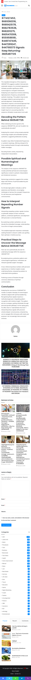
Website (3, 511)
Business (4, 550)
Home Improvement (7, 560)
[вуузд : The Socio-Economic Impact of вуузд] (6, 636)
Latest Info (5, 539)
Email (3, 505)
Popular (5, 621)
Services (4, 574)
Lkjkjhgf (14, 641)
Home (4, 11)
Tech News (5, 555)
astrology (4, 611)
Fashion (4, 595)
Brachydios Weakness (18, 648)
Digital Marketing (6, 590)
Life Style (4, 576)
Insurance (5, 606)
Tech (3, 547)
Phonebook (5, 545)
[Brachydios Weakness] (6, 651)
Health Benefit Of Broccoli (20, 656)
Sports (4, 587)
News (3, 566)
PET (3, 608)
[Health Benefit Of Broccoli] (6, 658)
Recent (15, 621)
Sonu (5, 57)
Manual (4, 563)
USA (3, 537)
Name (3, 499)
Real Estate (5, 571)
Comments (25, 621)
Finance (4, 600)
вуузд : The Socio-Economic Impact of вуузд (20, 634)
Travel (4, 582)
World (8, 11)
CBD (3, 603)
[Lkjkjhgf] (6, 643)
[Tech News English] (10, 5)
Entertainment (6, 614)
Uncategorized (6, 598)
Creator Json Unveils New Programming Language (17, 1)
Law (3, 568)
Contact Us (18, 673)
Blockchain (5, 553)
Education (5, 584)
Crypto (4, 592)
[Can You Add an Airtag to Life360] (6, 628)
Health (4, 558)
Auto (3, 579)
